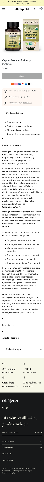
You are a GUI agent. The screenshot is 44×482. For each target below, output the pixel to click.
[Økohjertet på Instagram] (7, 408)
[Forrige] (3, 3)
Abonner (37, 433)
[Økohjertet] (22, 9)
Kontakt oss (27, 103)
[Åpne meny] (3, 9)
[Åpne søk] (35, 9)
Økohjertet (20, 468)
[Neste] (40, 3)
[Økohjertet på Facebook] (3, 408)
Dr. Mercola (7, 64)
